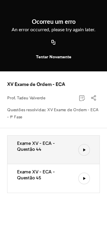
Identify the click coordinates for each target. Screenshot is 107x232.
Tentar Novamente (53, 56)
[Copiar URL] (53, 42)
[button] (94, 98)
